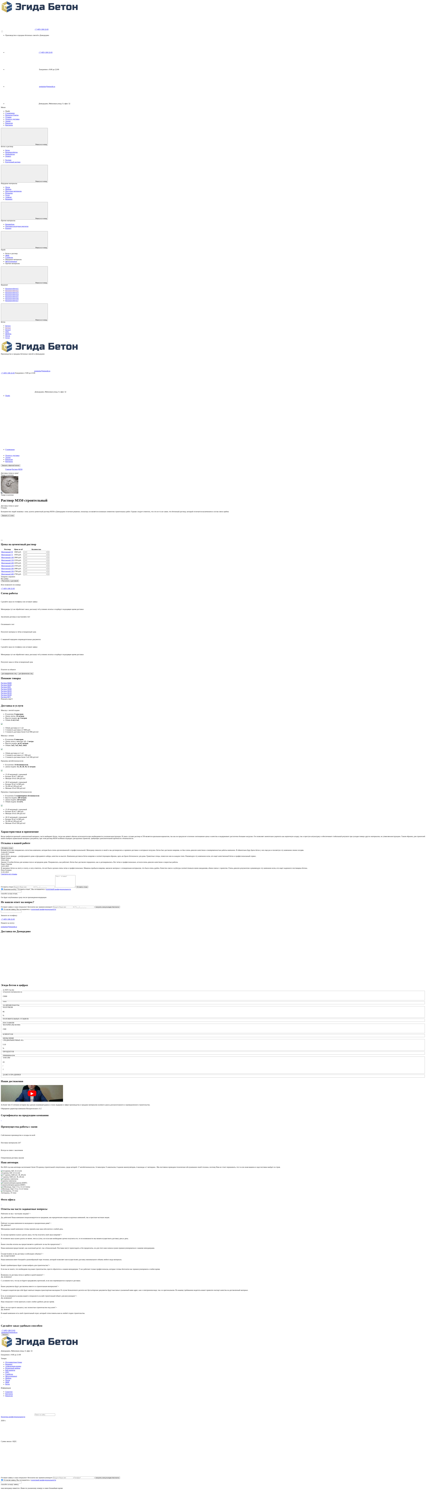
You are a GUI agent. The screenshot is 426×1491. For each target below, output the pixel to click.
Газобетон (9, 257)
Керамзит (8, 199)
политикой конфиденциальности (58, 889)
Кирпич (8, 228)
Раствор (8, 160)
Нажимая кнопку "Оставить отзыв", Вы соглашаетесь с (37, 889)
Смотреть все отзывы (9, 874)
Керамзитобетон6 (12, 299)
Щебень (8, 189)
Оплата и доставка (12, 119)
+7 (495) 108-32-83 (41, 29)
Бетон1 (8, 326)
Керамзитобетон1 (12, 289)
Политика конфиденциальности (13, 1417)
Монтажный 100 (7, 557)
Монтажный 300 (7, 569)
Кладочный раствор (12, 162)
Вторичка (9, 193)
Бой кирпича (10, 1370)
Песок (7, 187)
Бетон (7, 150)
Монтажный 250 (7, 566)
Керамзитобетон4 (12, 295)
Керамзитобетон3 (12, 293)
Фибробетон (10, 154)
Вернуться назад (41, 144)
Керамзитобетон (11, 152)
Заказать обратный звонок (10, 465)
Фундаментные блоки (13, 1362)
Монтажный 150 (7, 560)
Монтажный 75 (7, 555)
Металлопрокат (11, 261)
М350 (20, 469)
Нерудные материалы (13, 191)
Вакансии (9, 123)
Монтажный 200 (7, 563)
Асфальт (8, 197)
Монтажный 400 (7, 574)
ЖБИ (7, 255)
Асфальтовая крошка (13, 1366)
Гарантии (9, 1392)
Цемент (8, 156)
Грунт (7, 195)
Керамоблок (9, 224)
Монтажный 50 (7, 552)
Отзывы (8, 117)
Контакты (9, 125)
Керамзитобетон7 (12, 301)
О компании (10, 113)
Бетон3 (8, 330)
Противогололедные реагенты (16, 226)
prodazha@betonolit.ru (47, 86)
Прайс (7, 396)
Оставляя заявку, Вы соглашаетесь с (30, 909)
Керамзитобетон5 (12, 297)
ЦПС (7, 332)
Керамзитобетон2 (12, 291)
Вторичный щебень (12, 1368)
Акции (8, 121)
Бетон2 (8, 328)
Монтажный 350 (7, 571)
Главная (8, 469)
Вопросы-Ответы (12, 115)
